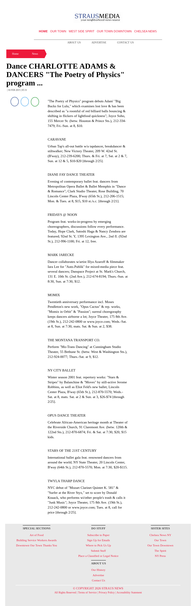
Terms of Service (87, 592)
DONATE (180, 4)
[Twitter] (25, 101)
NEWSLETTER (158, 4)
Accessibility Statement (129, 592)
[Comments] (35, 101)
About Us (74, 42)
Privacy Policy (107, 592)
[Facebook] (15, 101)
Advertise (98, 42)
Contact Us (125, 42)
